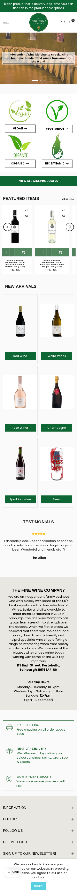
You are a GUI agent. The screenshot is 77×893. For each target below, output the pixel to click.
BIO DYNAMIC (55, 163)
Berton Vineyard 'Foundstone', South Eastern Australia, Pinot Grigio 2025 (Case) (20, 263)
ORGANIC (18, 163)
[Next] (70, 58)
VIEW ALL (67, 198)
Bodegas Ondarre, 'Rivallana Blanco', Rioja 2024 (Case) (57, 262)
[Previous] (7, 58)
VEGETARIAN (55, 129)
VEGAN (18, 128)
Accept (38, 886)
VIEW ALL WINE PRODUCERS (38, 181)
